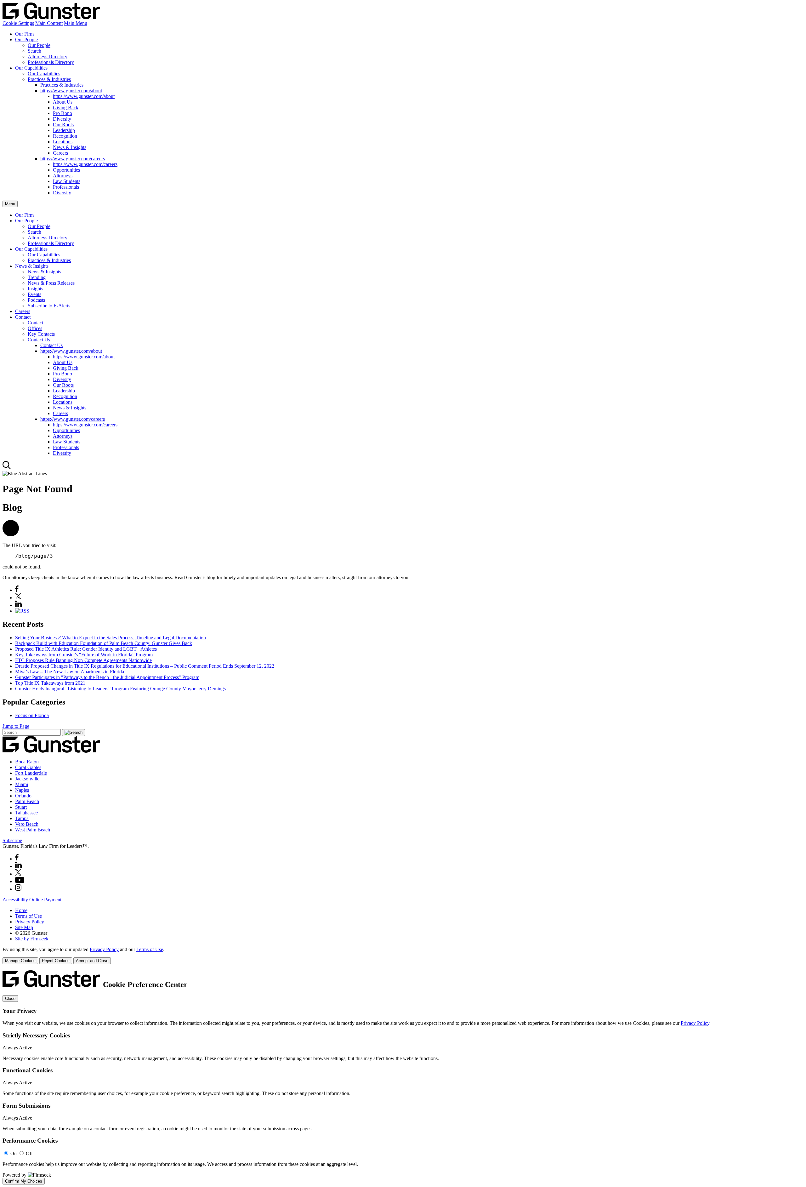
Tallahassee (26, 812)
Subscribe (12, 840)
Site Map (24, 927)
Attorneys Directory (47, 56)
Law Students (66, 181)
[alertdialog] (403, 1077)
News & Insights (69, 147)
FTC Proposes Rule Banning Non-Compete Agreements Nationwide (83, 660)
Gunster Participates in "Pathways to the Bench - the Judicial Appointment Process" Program (107, 677)
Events (34, 294)
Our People (26, 39)
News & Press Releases (51, 283)
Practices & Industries (49, 79)
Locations (62, 141)
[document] (403, 1077)
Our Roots (63, 124)
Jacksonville (27, 778)
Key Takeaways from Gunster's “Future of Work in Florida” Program (84, 654)
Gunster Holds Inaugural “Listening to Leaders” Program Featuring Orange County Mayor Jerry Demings (120, 688)
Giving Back (65, 107)
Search (34, 51)
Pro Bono (62, 113)
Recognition (65, 136)
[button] (11, 534)
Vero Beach (26, 824)
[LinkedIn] (18, 605)
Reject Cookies (56, 960)
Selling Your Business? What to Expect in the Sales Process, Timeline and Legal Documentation (110, 637)
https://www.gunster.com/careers (72, 158)
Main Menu (75, 23)
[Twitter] (18, 597)
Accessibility (15, 899)
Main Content (49, 23)
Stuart (21, 807)
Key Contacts (41, 334)
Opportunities (66, 170)
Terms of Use (28, 916)
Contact (23, 317)
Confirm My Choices (23, 1181)
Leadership (64, 130)
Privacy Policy (29, 921)
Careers (60, 153)
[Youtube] (19, 881)
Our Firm (24, 34)
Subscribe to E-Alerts (49, 305)
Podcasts (36, 300)
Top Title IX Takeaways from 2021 (50, 683)
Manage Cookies (20, 960)
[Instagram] (18, 889)
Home (21, 910)
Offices (35, 328)
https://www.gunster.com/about (71, 90)
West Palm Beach (32, 829)
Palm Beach (27, 801)
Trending (37, 277)
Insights (35, 288)
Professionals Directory (51, 62)
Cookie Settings (18, 23)
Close (10, 998)
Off (29, 1153)
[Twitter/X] (18, 873)
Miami (21, 784)
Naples (22, 790)
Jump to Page (16, 726)
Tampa (22, 818)
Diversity (62, 119)
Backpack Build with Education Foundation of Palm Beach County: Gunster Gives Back (103, 643)
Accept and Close (92, 960)
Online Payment (45, 899)
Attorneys (62, 175)
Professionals (66, 187)
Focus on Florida (32, 715)
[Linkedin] (18, 866)
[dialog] (403, 955)
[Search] (7, 468)
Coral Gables (28, 767)
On (13, 1153)
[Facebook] (17, 590)
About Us (62, 102)
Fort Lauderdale (31, 773)
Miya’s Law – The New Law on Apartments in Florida (69, 671)
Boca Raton (27, 761)
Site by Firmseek (31, 938)
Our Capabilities (31, 68)
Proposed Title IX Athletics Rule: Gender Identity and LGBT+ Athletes (86, 649)
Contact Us (39, 339)
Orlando (23, 795)
